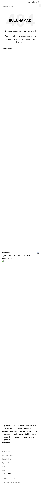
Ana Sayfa (5, 448)
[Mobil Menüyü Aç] (2, 2)
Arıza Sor (5, 466)
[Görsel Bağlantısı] (16, 342)
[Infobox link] (20, 253)
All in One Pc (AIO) (8, 479)
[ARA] (40, 5)
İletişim (4, 470)
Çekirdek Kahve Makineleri (11, 482)
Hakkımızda (6, 451)
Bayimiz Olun (6, 463)
